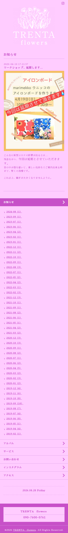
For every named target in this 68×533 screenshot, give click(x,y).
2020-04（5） (14, 368)
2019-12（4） (14, 388)
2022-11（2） (14, 252)
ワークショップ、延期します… (23, 67)
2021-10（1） (14, 303)
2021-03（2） (14, 333)
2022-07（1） (14, 272)
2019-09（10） (14, 403)
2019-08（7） (14, 409)
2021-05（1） (14, 323)
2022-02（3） (14, 292)
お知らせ (8, 202)
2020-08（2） (14, 353)
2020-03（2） (14, 373)
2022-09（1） (14, 262)
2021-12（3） (14, 298)
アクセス (8, 475)
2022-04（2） (14, 282)
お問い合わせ (11, 459)
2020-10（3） (14, 343)
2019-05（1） (14, 424)
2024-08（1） (14, 212)
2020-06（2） (14, 363)
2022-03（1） (14, 287)
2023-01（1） (14, 242)
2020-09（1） (14, 348)
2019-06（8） (14, 419)
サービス (8, 451)
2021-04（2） (14, 328)
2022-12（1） (14, 247)
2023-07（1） (14, 222)
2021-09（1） (14, 308)
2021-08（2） (14, 313)
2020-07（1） (14, 358)
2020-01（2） (14, 383)
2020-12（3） (14, 338)
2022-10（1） (14, 257)
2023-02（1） (14, 237)
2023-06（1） (14, 227)
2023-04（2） (14, 232)
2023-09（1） (14, 217)
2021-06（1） (14, 318)
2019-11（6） (14, 393)
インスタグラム (12, 467)
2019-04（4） (14, 429)
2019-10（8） (14, 398)
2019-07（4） (14, 414)
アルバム (8, 443)
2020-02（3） (14, 378)
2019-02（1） (14, 434)
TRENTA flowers (24, 530)
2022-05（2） (14, 277)
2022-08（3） (14, 267)
